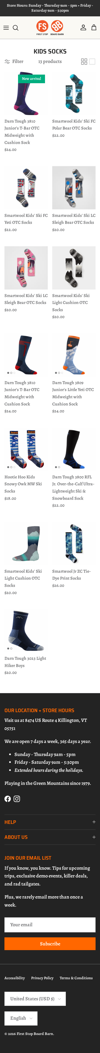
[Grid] (84, 61)
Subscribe (50, 943)
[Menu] (6, 28)
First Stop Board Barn (35, 1033)
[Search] (18, 28)
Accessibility (14, 978)
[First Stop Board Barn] (50, 27)
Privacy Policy (42, 978)
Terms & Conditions (76, 978)
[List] (92, 61)
